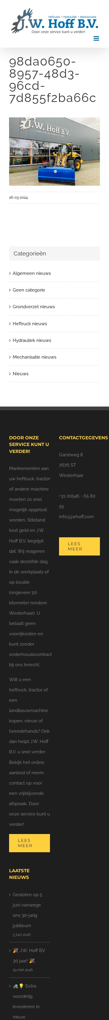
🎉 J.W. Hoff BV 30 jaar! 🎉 (29, 956)
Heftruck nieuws (30, 323)
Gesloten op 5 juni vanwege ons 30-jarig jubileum (27, 910)
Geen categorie (29, 290)
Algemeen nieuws (32, 273)
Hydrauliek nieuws (32, 340)
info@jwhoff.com (76, 516)
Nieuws (20, 374)
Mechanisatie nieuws (34, 357)
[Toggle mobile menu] (97, 38)
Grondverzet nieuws (34, 306)
